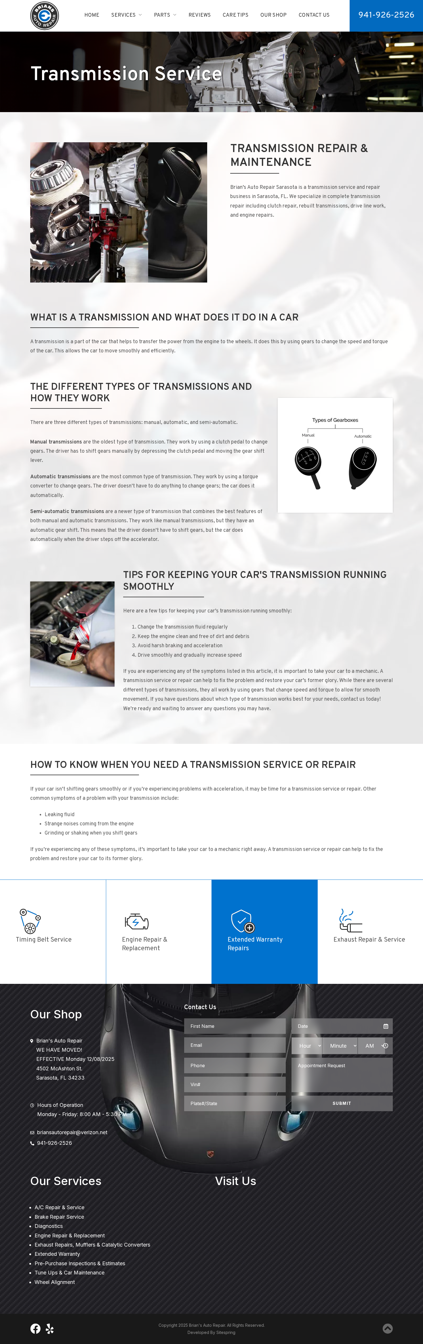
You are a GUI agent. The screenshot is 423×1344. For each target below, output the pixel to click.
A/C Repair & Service (59, 1207)
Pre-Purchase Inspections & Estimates (80, 1263)
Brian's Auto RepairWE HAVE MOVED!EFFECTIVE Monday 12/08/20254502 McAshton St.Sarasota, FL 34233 (75, 1059)
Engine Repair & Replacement (70, 1235)
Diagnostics (49, 1226)
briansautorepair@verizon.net (72, 1132)
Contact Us (314, 15)
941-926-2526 (386, 15)
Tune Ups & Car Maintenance (69, 1273)
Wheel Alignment (55, 1282)
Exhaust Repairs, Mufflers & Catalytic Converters (92, 1245)
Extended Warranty (57, 1254)
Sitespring (225, 1332)
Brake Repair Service (59, 1217)
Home (92, 15)
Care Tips (235, 15)
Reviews (199, 15)
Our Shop (273, 15)
